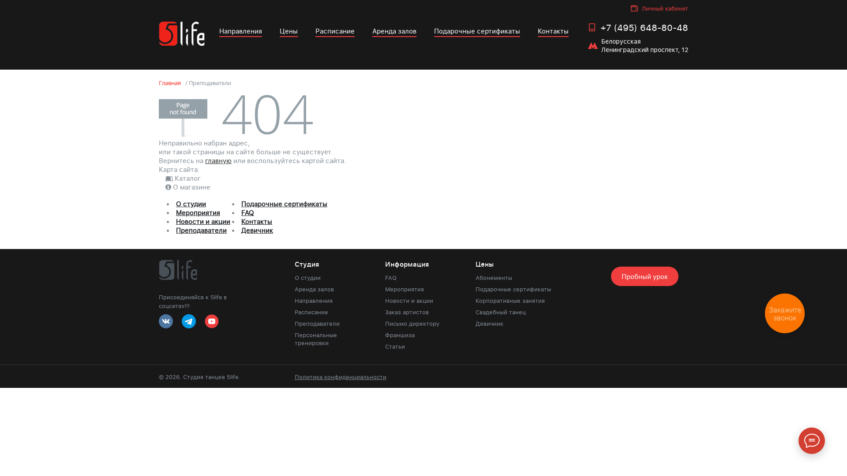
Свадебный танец (501, 312)
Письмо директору (412, 323)
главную (218, 160)
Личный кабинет (665, 8)
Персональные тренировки (316, 339)
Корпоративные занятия (510, 301)
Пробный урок (645, 276)
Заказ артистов (407, 312)
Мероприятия (198, 212)
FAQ (247, 212)
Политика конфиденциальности (340, 377)
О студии (191, 203)
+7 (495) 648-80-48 (644, 27)
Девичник (257, 230)
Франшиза (400, 335)
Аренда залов (394, 30)
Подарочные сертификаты (477, 30)
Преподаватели (201, 230)
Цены (289, 30)
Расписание (335, 30)
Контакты (553, 30)
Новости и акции (203, 221)
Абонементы (494, 278)
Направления (240, 30)
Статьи (395, 346)
